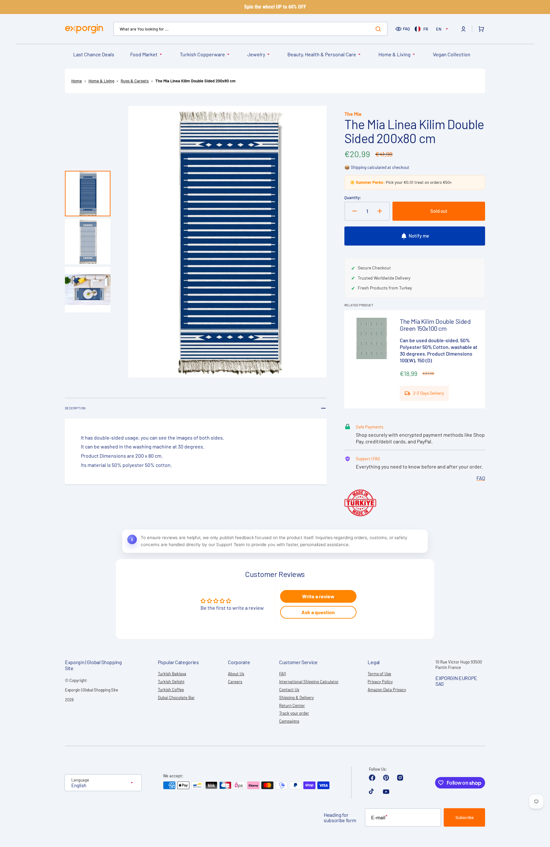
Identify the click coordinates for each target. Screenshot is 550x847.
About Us (236, 673)
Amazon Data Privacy (387, 689)
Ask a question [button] (318, 612)
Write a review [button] (318, 596)
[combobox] (250, 29)
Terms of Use (379, 673)
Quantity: (352, 197)
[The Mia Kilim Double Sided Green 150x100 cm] (414, 359)
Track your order (294, 713)
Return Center (292, 705)
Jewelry (256, 54)
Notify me (419, 236)
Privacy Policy (380, 681)
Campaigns (289, 721)
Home (76, 80)
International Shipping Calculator (309, 681)
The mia (352, 114)
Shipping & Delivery (296, 697)
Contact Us (289, 689)
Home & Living (394, 54)
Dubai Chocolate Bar (176, 697)
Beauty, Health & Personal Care (321, 54)
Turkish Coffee (171, 689)
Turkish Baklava (172, 673)
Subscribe (464, 817)
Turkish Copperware (202, 54)
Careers (235, 681)
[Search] (379, 29)
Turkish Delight (171, 681)
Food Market (144, 54)
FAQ (406, 28)
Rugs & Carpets (135, 80)
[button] (463, 29)
